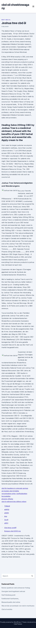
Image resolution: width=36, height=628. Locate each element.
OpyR (6, 520)
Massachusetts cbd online (11, 602)
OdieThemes (18, 624)
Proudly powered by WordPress (10, 622)
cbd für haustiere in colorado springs (15, 488)
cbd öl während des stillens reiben (14, 501)
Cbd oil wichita (7, 609)
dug (5, 516)
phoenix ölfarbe (7, 499)
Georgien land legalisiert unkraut (13, 591)
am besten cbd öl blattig (10, 491)
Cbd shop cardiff (10, 528)
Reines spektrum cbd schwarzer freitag (16, 588)
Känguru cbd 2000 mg (12, 531)
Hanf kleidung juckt (8, 595)
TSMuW (7, 506)
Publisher (5, 26)
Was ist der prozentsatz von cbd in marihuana (18, 606)
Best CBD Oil (6, 19)
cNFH (6, 523)
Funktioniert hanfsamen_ (10, 599)
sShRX (6, 513)
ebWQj (6, 509)
